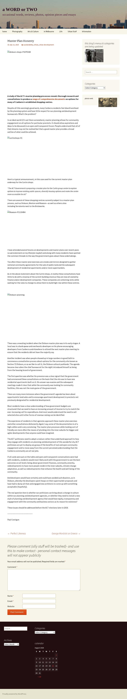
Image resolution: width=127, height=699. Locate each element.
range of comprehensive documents (48, 99)
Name (10, 596)
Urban (36, 45)
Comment (12, 567)
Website (10, 606)
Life (60, 31)
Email (10, 601)
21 (53, 666)
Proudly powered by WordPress (14, 694)
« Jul (39, 677)
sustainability (28, 45)
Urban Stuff (72, 31)
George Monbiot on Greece (66, 533)
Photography (17, 31)
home (4, 31)
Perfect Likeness (16, 533)
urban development (46, 45)
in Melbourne (49, 31)
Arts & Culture (33, 31)
